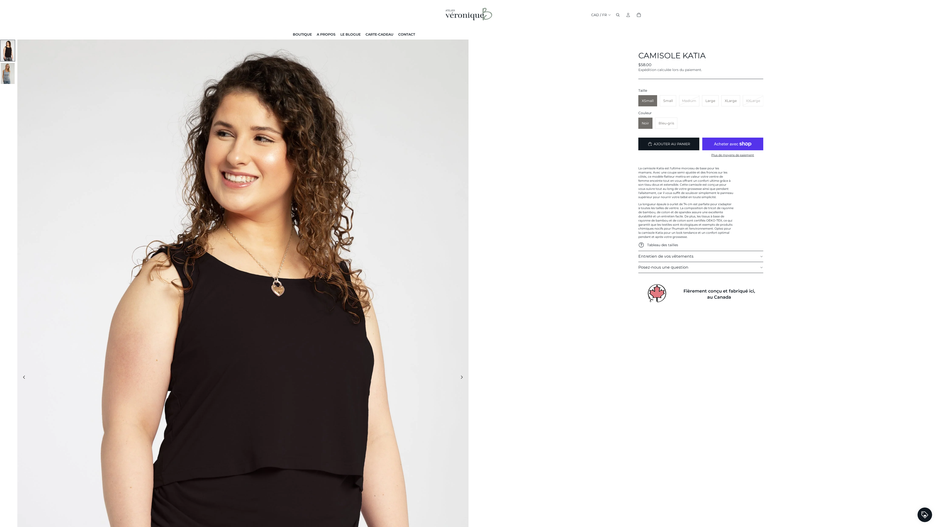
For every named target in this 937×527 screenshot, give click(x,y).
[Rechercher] (617, 15)
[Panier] (638, 15)
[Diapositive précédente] (22, 378)
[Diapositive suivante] (463, 378)
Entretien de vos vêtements (665, 256)
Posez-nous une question (663, 267)
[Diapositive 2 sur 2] (8, 73)
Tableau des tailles (662, 245)
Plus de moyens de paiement (732, 155)
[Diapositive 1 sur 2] (8, 50)
